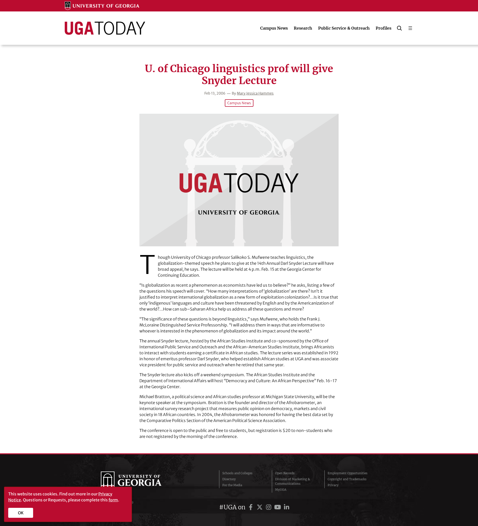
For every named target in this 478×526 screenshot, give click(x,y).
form (113, 499)
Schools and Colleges (237, 473)
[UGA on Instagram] (269, 507)
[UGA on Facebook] (251, 507)
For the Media (232, 485)
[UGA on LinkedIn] (286, 507)
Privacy (333, 485)
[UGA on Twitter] (260, 507)
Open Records (285, 473)
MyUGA (280, 489)
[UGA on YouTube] (278, 507)
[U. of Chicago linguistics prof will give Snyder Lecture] (239, 180)
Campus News (239, 103)
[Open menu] (410, 28)
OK (21, 512)
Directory (229, 479)
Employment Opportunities (347, 473)
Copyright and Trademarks (347, 479)
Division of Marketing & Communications (292, 481)
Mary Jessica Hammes (255, 93)
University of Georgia (138, 481)
